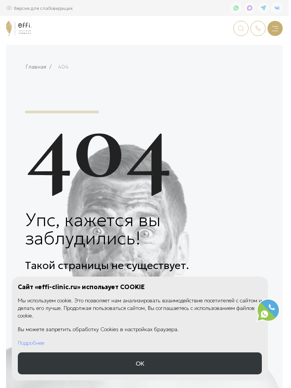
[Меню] (275, 28)
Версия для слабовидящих (43, 8)
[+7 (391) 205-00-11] (258, 28)
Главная (36, 66)
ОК (140, 363)
